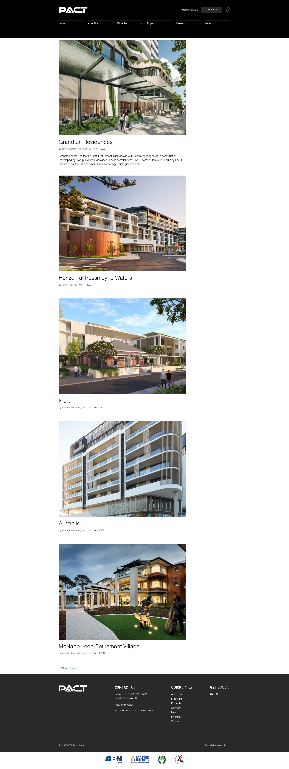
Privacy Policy (210, 745)
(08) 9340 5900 (190, 10)
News (208, 24)
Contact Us (211, 10)
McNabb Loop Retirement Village (99, 647)
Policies (176, 717)
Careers (180, 24)
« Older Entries (68, 668)
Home (62, 24)
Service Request (223, 745)
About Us (93, 24)
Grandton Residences (86, 142)
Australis (69, 524)
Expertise (122, 24)
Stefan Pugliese (69, 285)
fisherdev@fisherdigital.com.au (76, 149)
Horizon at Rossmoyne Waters (95, 278)
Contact (176, 722)
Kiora (65, 401)
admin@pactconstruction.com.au (134, 710)
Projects (151, 24)
